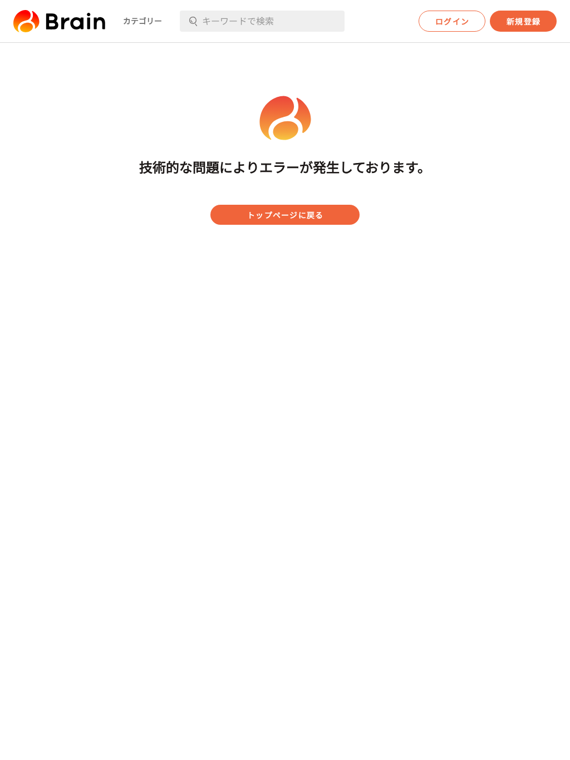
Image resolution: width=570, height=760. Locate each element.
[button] (59, 21)
